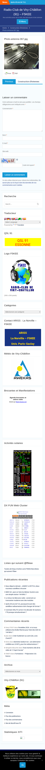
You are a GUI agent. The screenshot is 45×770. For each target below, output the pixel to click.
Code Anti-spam (28, 165)
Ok (22, 765)
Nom (4, 135)
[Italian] (22, 219)
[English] (5, 219)
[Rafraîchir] (17, 159)
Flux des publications (13, 716)
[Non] (42, 760)
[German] (8, 219)
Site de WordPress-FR (13, 723)
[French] (11, 219)
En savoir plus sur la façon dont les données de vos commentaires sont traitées (21, 182)
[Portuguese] (13, 219)
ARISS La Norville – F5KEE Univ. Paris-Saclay (23, 338)
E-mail (5, 143)
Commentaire (7, 108)
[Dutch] (16, 219)
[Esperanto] (19, 219)
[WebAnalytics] (22, 738)
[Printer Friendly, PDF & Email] (11, 73)
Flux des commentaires (14, 720)
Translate (20, 225)
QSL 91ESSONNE (23, 243)
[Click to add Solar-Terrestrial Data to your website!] (22, 495)
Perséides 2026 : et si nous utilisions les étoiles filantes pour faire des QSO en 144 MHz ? (23, 630)
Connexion (9, 712)
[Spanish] (25, 219)
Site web (5, 151)
